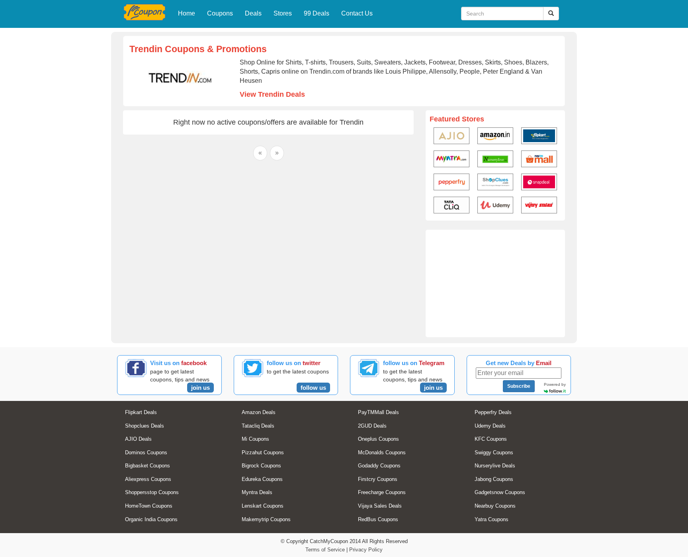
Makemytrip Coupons (266, 519)
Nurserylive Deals (495, 466)
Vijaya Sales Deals (380, 506)
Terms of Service (325, 550)
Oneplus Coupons (378, 439)
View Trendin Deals (272, 94)
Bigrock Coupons (261, 466)
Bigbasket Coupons (147, 466)
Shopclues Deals (144, 426)
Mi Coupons (255, 439)
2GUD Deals (372, 426)
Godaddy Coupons (379, 466)
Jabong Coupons (494, 479)
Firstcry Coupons (377, 479)
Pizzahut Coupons (263, 452)
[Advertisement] (495, 283)
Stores (283, 13)
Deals (253, 13)
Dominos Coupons (146, 452)
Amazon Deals (259, 412)
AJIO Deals (138, 439)
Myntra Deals (257, 492)
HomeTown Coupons (148, 506)
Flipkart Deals (141, 412)
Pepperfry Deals (493, 412)
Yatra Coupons (491, 519)
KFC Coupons (491, 439)
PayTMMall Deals (378, 412)
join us (200, 387)
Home (186, 13)
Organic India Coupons (151, 519)
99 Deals (316, 13)
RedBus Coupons (378, 519)
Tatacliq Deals (258, 426)
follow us (313, 387)
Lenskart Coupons (262, 506)
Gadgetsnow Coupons (500, 492)
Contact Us (357, 13)
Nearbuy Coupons (495, 506)
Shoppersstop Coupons (152, 492)
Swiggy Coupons (494, 452)
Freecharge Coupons (382, 492)
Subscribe (518, 386)
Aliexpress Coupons (148, 479)
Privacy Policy (366, 550)
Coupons (220, 13)
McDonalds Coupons (382, 452)
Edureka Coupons (262, 479)
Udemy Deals (490, 426)
